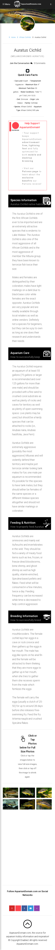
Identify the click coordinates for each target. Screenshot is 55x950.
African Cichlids (25, 37)
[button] (10, 793)
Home (13, 37)
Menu (3, 4)
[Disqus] (27, 849)
